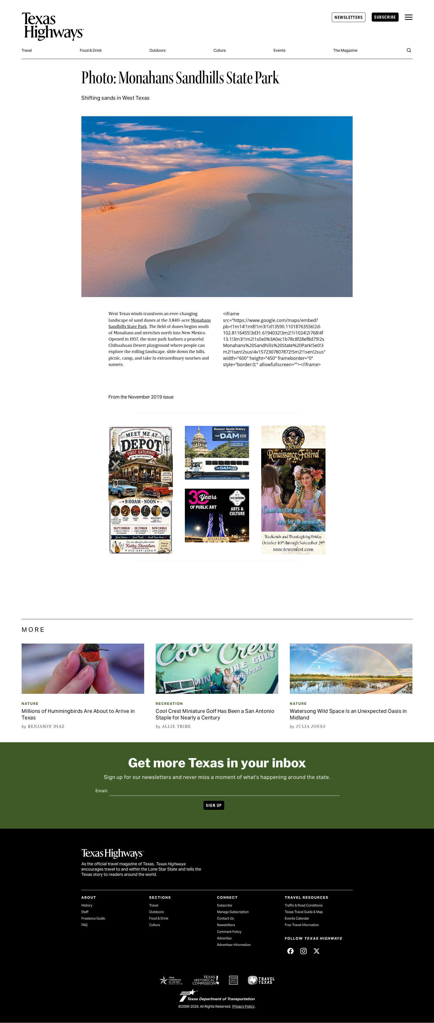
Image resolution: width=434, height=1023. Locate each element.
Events (280, 50)
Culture (219, 50)
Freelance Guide (93, 918)
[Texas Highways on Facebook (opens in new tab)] (290, 951)
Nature (30, 703)
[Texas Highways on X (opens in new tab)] (316, 951)
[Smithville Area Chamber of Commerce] (140, 551)
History (86, 905)
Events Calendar (297, 918)
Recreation (169, 703)
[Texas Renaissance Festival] (293, 551)
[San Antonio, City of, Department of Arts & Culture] (217, 539)
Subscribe (385, 17)
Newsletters (349, 17)
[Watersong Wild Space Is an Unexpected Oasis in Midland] (351, 692)
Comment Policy (229, 932)
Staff (84, 912)
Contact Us (225, 918)
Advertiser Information (234, 945)
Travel (27, 50)
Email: (101, 790)
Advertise (224, 938)
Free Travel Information (302, 925)
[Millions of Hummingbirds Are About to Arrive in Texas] (83, 692)
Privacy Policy (243, 1006)
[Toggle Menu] (408, 17)
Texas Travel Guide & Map (304, 912)
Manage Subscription (233, 912)
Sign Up (214, 805)
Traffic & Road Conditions (303, 905)
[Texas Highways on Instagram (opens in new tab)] (303, 951)
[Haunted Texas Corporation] (217, 476)
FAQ (84, 925)
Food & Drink (91, 50)
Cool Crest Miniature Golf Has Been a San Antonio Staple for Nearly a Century (215, 714)
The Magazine (345, 50)
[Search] (408, 50)
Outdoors (157, 50)
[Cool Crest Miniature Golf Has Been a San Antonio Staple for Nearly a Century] (217, 692)
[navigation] (408, 17)
